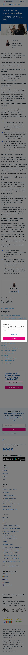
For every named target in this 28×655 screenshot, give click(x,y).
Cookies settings (14, 334)
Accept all (14, 338)
